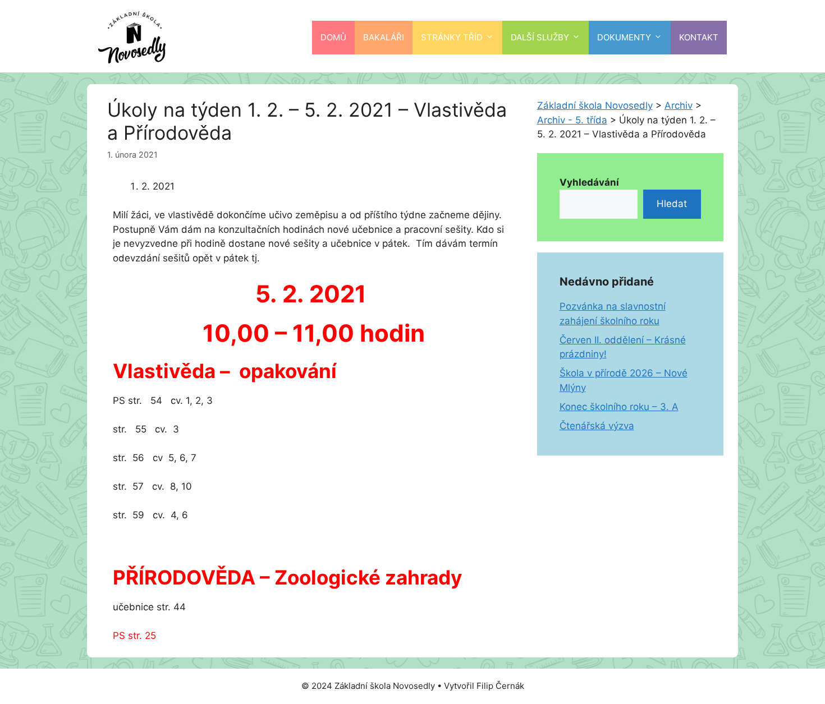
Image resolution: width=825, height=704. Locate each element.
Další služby (540, 37)
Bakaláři (383, 37)
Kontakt (698, 37)
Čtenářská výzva (597, 425)
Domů (333, 37)
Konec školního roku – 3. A (619, 406)
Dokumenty (624, 37)
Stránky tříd (452, 37)
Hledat (672, 203)
